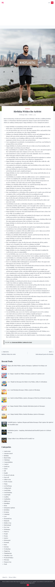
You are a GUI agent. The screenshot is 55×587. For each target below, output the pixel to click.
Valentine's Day (8, 555)
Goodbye (6, 497)
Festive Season (8, 481)
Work (5, 564)
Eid (5, 471)
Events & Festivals (9, 475)
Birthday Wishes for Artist (9, 353)
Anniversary (7, 451)
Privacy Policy (12, 577)
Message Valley (24, 114)
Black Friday (7, 458)
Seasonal (6, 542)
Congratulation (8, 462)
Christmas (7, 460)
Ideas (5, 505)
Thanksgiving (8, 553)
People (6, 534)
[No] (53, 583)
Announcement (8, 453)
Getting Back (7, 488)
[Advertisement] (27, 15)
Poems (6, 536)
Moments (6, 521)
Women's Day (7, 562)
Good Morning (8, 492)
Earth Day (6, 466)
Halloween (7, 501)
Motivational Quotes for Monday (44, 353)
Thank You (7, 551)
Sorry (5, 544)
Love (5, 516)
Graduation (7, 499)
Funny (6, 484)
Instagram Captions (9, 508)
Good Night (7, 495)
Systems (6, 547)
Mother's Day (7, 523)
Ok (27, 585)
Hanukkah (7, 503)
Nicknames (7, 529)
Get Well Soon (8, 486)
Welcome (6, 560)
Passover (6, 531)
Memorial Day (8, 518)
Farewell (6, 477)
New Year (6, 527)
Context (6, 464)
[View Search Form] (52, 2)
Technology (7, 549)
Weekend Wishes (8, 557)
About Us (4, 577)
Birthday (27, 108)
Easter (6, 468)
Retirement (7, 540)
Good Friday (7, 490)
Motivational (7, 525)
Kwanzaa (6, 512)
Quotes (6, 538)
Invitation (6, 510)
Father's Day (7, 479)
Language (7, 514)
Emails (6, 473)
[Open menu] (49, 3)
